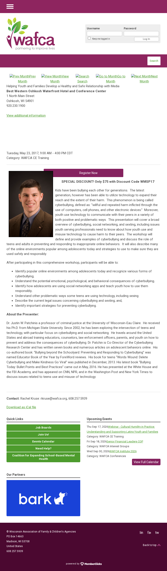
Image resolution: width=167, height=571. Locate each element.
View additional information (26, 115)
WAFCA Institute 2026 (123, 451)
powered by (73, 563)
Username (93, 28)
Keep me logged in (101, 39)
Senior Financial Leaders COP (125, 441)
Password (130, 28)
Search (154, 60)
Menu (10, 6)
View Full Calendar (146, 462)
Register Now (88, 173)
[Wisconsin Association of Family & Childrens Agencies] (41, 33)
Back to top (150, 545)
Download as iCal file (21, 407)
